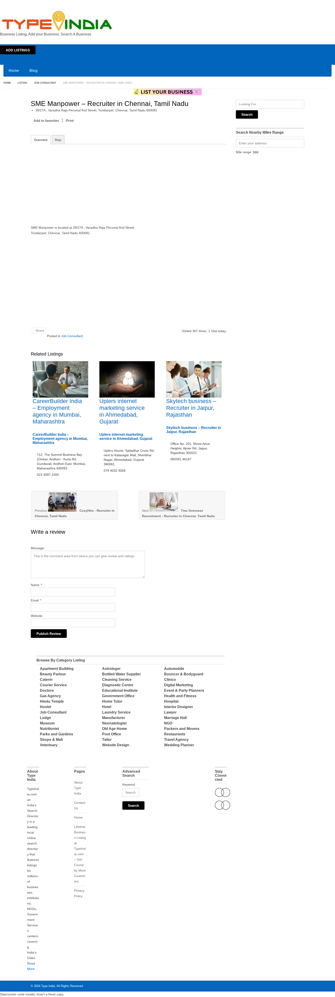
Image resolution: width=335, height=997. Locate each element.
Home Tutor (112, 701)
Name (36, 585)
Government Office (118, 696)
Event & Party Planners (184, 690)
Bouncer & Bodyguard (183, 674)
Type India (48, 986)
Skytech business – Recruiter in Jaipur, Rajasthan (191, 408)
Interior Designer (178, 707)
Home (291, 4)
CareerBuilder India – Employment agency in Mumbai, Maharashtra (60, 439)
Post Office (111, 734)
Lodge (45, 718)
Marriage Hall (175, 718)
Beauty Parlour (53, 674)
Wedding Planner (179, 745)
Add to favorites (46, 121)
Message (37, 548)
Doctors (47, 690)
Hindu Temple (52, 701)
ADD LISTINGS (18, 50)
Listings (302, 4)
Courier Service (53, 685)
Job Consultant (45, 82)
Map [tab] (58, 140)
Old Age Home (114, 729)
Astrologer (111, 669)
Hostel (45, 707)
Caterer (46, 679)
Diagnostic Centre (117, 685)
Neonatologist (114, 723)
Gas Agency (50, 696)
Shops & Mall (51, 739)
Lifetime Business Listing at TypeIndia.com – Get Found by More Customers (80, 854)
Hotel (106, 707)
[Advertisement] (90, 181)
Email (36, 600)
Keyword (128, 784)
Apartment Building (57, 669)
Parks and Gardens (56, 734)
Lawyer (170, 712)
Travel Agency (176, 739)
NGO (168, 723)
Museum (47, 723)
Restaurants (174, 734)
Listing (22, 82)
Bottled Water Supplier (121, 674)
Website (36, 616)
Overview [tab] (40, 140)
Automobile (174, 669)
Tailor (107, 739)
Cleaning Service (116, 679)
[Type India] (57, 20)
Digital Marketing (178, 685)
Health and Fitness (180, 696)
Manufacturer (113, 718)
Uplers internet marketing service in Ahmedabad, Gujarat (125, 437)
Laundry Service (116, 712)
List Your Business (322, 4)
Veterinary (48, 745)
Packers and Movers (181, 729)
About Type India (78, 788)
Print (70, 121)
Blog (33, 71)
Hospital (171, 701)
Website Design (115, 745)
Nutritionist (49, 729)
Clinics (170, 679)
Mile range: (244, 152)
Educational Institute (120, 690)
